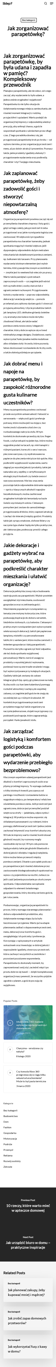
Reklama (7, 1155)
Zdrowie (7, 1166)
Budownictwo (10, 1116)
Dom (6, 1121)
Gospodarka (9, 1132)
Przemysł (8, 1149)
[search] (46, 3)
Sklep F (7, 3)
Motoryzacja (10, 1138)
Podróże (7, 1144)
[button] (51, 3)
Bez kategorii (28, 20)
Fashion (7, 1127)
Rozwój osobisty (12, 1161)
